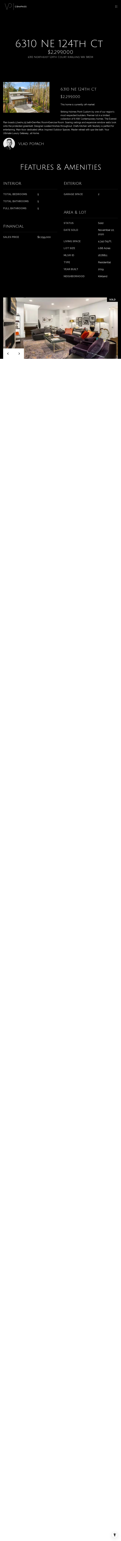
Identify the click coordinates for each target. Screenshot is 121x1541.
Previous (8, 353)
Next (19, 353)
